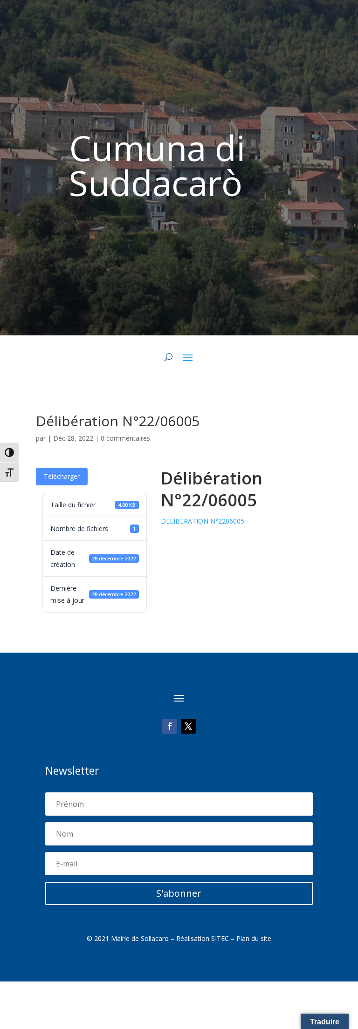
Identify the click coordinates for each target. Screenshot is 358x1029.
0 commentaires (125, 438)
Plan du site (253, 938)
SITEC (220, 938)
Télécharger (62, 476)
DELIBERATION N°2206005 (202, 521)
